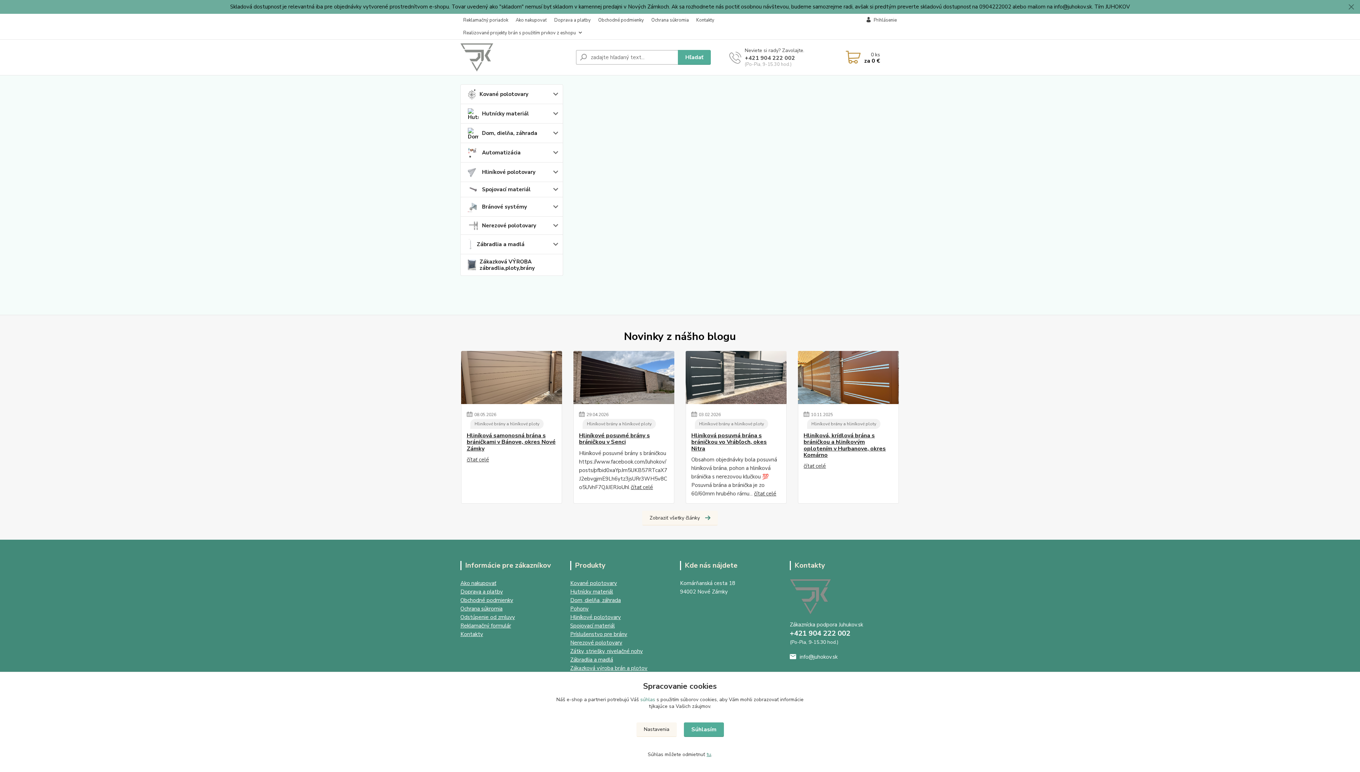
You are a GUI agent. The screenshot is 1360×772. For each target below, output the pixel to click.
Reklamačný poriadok (485, 20)
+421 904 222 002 (770, 58)
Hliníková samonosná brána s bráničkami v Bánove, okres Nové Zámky (511, 442)
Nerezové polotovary (509, 225)
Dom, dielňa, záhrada (509, 133)
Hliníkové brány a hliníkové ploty (507, 424)
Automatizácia (501, 152)
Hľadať (694, 57)
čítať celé (478, 459)
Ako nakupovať (531, 20)
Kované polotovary (504, 94)
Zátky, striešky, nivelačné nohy (606, 651)
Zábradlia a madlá (501, 244)
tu (709, 754)
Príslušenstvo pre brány (598, 634)
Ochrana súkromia (670, 20)
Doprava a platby (572, 20)
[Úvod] (515, 57)
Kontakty (705, 20)
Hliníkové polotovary (509, 172)
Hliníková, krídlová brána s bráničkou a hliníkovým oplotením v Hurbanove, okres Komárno (845, 445)
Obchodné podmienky (621, 20)
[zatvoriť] (1351, 7)
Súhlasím (703, 729)
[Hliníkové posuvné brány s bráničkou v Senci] (623, 377)
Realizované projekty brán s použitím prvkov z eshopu (519, 33)
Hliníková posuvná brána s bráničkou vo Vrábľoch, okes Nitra (729, 442)
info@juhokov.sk (819, 656)
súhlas (647, 699)
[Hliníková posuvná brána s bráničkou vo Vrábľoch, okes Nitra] (736, 377)
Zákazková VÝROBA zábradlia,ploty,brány (507, 265)
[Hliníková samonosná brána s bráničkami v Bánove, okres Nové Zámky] (511, 377)
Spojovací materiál (506, 189)
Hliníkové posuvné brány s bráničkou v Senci (614, 438)
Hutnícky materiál (505, 113)
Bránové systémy (504, 206)
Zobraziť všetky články (675, 518)
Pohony (579, 608)
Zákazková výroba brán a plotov (608, 668)
